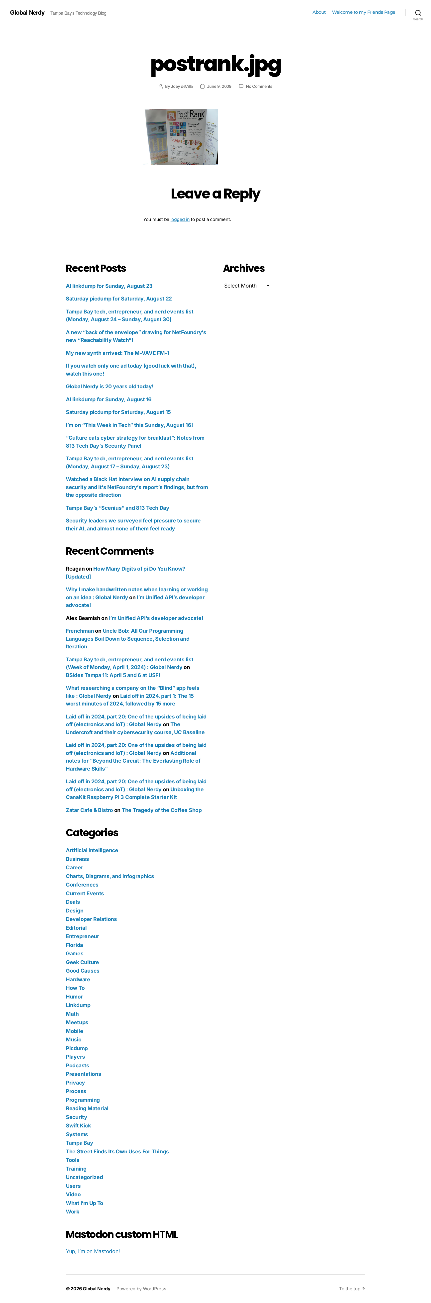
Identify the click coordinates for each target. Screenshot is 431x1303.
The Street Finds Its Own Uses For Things (117, 1151)
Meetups (77, 1022)
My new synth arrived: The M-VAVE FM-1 (117, 353)
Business (77, 859)
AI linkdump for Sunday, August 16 (109, 399)
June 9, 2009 (219, 86)
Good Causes (83, 971)
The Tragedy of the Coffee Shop (162, 810)
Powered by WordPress (141, 1288)
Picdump (77, 1048)
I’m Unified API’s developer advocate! (156, 618)
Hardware (78, 979)
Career (74, 867)
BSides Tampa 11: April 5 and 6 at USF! (113, 675)
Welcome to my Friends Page (363, 12)
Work (72, 1211)
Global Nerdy (27, 12)
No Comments (259, 86)
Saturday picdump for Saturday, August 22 (119, 299)
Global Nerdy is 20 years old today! (110, 386)
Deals (73, 902)
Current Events (85, 893)
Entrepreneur (82, 936)
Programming (83, 1100)
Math (72, 1014)
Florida (74, 945)
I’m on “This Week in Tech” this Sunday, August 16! (129, 425)
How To (75, 988)
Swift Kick (78, 1125)
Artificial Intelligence (92, 850)
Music (73, 1039)
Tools (73, 1160)
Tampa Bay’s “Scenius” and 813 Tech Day (117, 508)
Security (76, 1117)
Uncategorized (84, 1177)
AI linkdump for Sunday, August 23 (109, 286)
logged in (180, 219)
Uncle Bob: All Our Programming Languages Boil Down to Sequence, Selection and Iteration (128, 639)
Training (76, 1169)
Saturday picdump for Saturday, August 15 (118, 412)
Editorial (76, 928)
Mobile (74, 1031)
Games (75, 953)
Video (73, 1194)
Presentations (83, 1074)
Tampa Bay (79, 1143)
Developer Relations (91, 919)
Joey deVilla (182, 86)
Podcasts (77, 1065)
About (319, 12)
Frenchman (80, 631)
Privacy (75, 1083)
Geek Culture (82, 962)
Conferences (82, 885)
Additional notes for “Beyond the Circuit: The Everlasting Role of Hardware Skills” (133, 761)
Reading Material (87, 1108)
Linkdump (78, 1005)
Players (75, 1057)
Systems (77, 1134)
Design (74, 910)
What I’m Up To (84, 1203)
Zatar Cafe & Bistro (89, 810)
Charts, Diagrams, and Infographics (110, 876)
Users (73, 1186)
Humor (74, 997)
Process (76, 1091)
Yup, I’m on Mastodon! (93, 1251)
